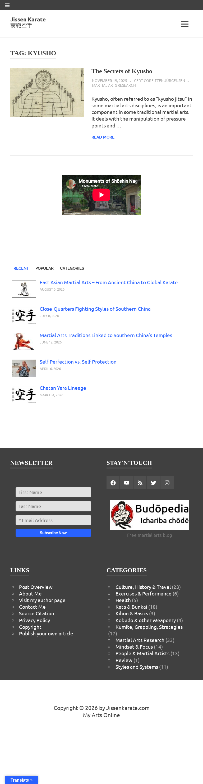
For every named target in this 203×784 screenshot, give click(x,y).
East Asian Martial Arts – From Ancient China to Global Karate (109, 282)
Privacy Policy (34, 620)
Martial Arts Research (114, 85)
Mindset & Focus (134, 646)
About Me (30, 593)
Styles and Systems (137, 666)
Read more (102, 137)
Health (123, 600)
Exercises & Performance (144, 593)
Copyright (30, 626)
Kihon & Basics (132, 613)
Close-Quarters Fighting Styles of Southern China (95, 308)
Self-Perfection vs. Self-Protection (78, 361)
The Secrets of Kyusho (121, 71)
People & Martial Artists (142, 653)
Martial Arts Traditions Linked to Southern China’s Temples (106, 335)
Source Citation (36, 613)
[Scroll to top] (193, 774)
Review (124, 660)
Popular (44, 268)
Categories (72, 268)
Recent (21, 268)
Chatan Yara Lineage (63, 387)
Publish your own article (46, 633)
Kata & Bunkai (131, 606)
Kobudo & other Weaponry (146, 620)
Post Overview (36, 587)
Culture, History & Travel (143, 587)
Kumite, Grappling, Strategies (149, 626)
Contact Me (32, 606)
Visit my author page (42, 600)
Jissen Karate (28, 19)
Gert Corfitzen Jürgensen (159, 80)
